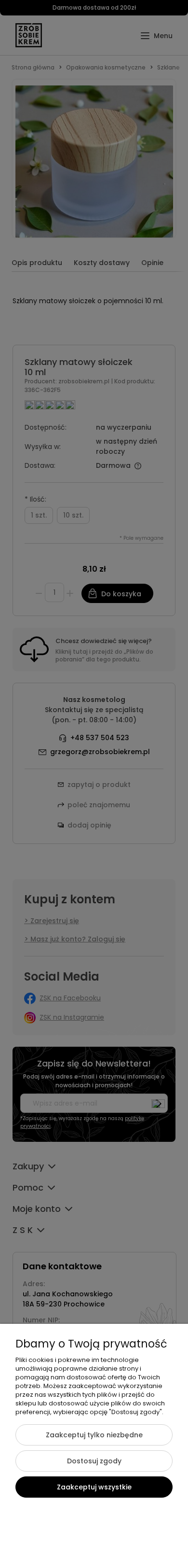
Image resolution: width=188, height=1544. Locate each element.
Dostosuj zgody (94, 1461)
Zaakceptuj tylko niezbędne (94, 1435)
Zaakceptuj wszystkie (94, 1487)
